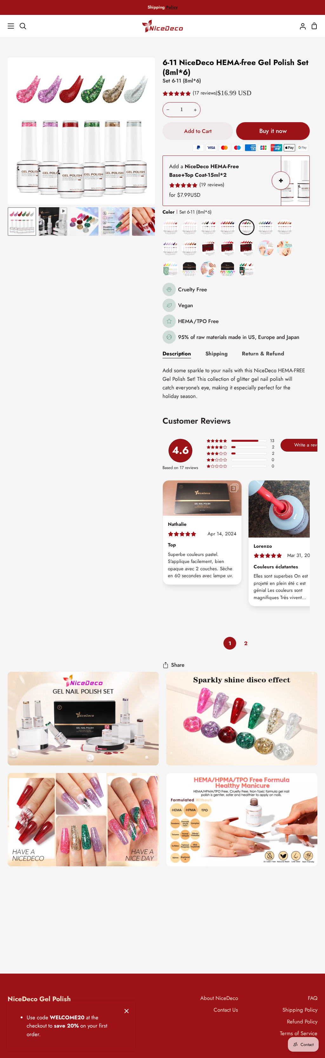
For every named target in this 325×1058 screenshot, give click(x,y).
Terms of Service (298, 1033)
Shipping (216, 353)
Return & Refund (263, 353)
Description (176, 353)
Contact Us (226, 1010)
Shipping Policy (299, 1010)
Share (177, 665)
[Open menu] (7, 26)
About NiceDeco (219, 998)
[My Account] (300, 26)
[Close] (127, 1011)
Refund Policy (302, 1021)
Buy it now (273, 131)
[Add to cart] (281, 180)
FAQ (312, 998)
